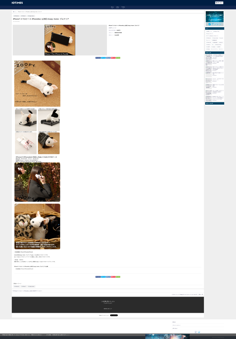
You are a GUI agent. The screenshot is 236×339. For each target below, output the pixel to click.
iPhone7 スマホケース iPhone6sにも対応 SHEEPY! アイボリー (28, 290)
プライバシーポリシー (177, 325)
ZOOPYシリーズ (112, 27)
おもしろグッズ (210, 33)
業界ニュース (209, 31)
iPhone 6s (17, 286)
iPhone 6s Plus (218, 44)
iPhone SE (209, 42)
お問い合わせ (220, 2)
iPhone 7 (24, 286)
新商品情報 (215, 42)
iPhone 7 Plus (216, 31)
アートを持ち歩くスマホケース (212, 35)
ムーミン (208, 40)
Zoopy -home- (31, 286)
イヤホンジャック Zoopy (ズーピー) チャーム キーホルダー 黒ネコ (187, 294)
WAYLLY (221, 42)
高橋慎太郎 (215, 40)
